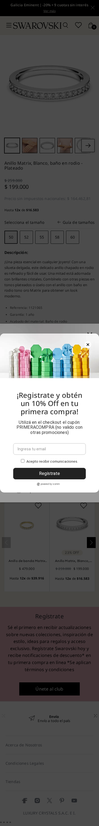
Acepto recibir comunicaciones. (52, 461)
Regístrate (49, 473)
